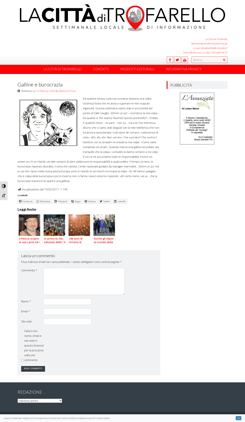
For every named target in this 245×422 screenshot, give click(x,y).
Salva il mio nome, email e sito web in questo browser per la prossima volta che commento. (34, 345)
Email (25, 311)
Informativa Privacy (184, 69)
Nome (26, 301)
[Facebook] (170, 60)
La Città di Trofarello (63, 69)
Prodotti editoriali (137, 69)
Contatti (101, 69)
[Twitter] (177, 60)
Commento (29, 270)
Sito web (26, 321)
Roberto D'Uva (67, 90)
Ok (238, 418)
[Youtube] (185, 60)
